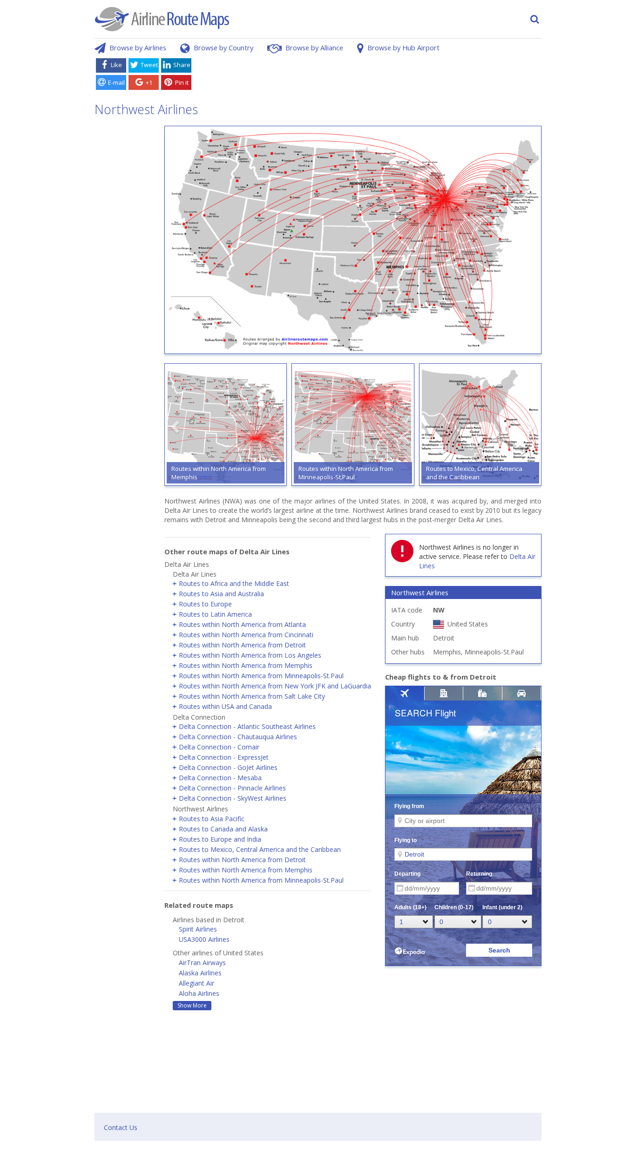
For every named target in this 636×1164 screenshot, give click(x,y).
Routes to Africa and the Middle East (234, 583)
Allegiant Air (196, 983)
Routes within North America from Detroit (242, 644)
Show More (192, 1005)
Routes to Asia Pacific (211, 818)
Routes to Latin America (215, 614)
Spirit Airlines (198, 929)
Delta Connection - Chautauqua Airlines (238, 736)
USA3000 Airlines (204, 939)
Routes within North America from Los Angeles (250, 655)
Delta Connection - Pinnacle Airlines (232, 787)
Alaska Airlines (200, 972)
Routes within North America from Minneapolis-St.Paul (261, 675)
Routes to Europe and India (220, 839)
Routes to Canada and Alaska (223, 828)
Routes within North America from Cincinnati (246, 634)
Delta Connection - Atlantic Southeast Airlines (247, 726)
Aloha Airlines (199, 993)
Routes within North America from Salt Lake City (252, 696)
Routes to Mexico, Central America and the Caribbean (260, 849)
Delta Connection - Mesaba (220, 777)
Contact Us (120, 1127)
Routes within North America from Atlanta (242, 624)
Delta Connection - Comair (219, 746)
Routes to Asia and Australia (221, 593)
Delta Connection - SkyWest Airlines (232, 798)
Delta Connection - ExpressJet (224, 757)
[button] (176, 426)
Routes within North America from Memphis (245, 665)
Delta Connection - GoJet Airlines (228, 767)
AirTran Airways (202, 962)
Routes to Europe (205, 603)
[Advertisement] (368, 76)
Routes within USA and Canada (225, 706)
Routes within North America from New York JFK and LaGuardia (275, 685)
